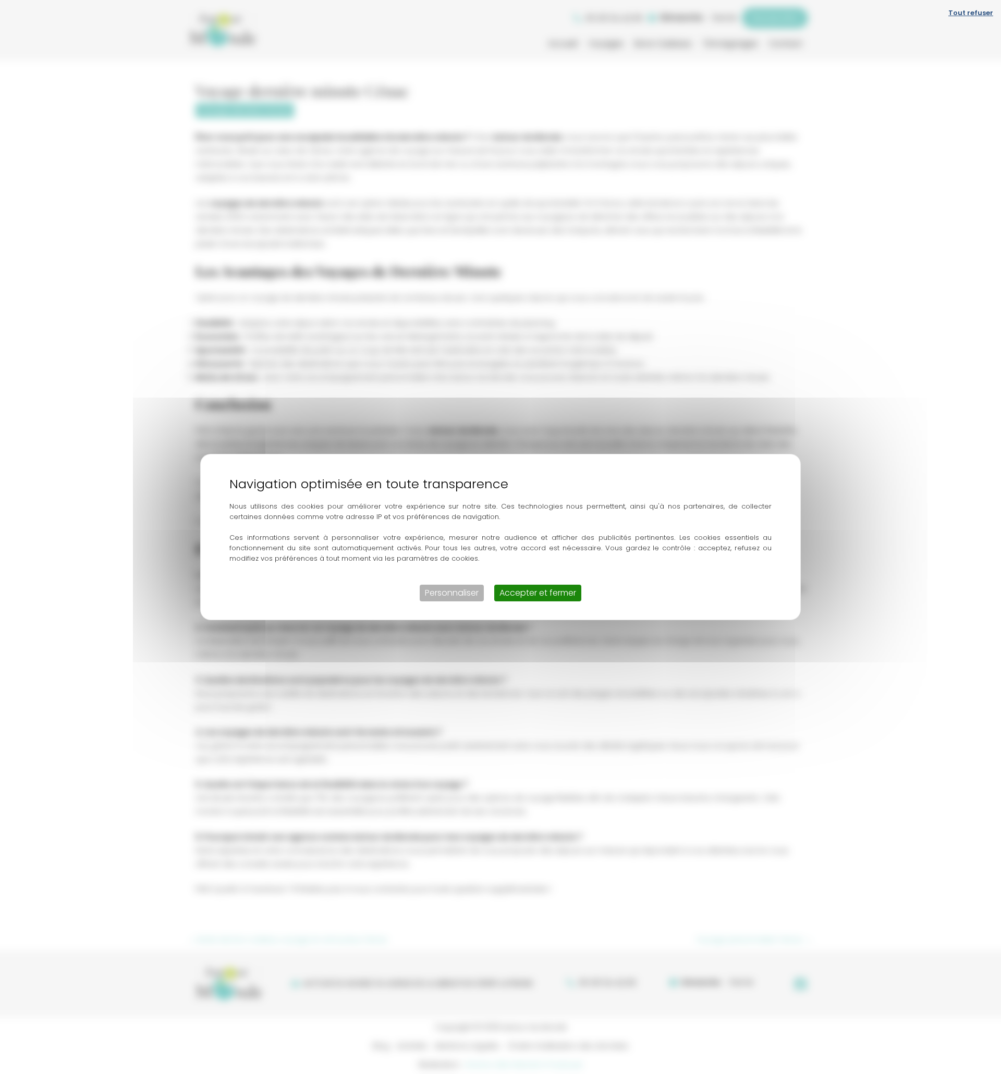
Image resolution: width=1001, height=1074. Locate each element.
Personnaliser (452, 593)
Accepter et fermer (537, 593)
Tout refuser (970, 13)
